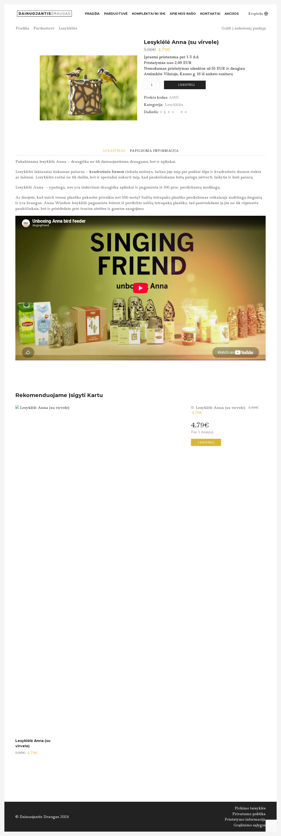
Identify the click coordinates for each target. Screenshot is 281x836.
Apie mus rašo (183, 14)
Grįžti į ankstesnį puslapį (244, 28)
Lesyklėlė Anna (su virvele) (32, 743)
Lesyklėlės (68, 28)
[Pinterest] (173, 112)
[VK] (169, 112)
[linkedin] (181, 112)
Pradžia (92, 14)
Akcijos (232, 14)
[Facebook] (165, 112)
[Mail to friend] (177, 112)
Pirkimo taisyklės (250, 808)
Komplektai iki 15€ (148, 14)
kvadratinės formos (106, 171)
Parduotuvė (116, 14)
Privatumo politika (249, 813)
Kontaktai (210, 14)
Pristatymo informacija (245, 819)
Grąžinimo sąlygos (250, 825)
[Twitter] (161, 112)
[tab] (113, 151)
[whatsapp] (185, 112)
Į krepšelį (186, 85)
